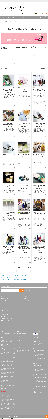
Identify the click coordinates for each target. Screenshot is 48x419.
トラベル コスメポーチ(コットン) (24, 88)
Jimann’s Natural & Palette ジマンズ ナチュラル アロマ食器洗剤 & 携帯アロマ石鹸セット (24, 248)
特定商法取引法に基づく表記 (7, 318)
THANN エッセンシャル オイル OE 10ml (9, 155)
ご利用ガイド (4, 17)
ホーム (2, 21)
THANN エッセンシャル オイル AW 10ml (39, 124)
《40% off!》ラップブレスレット (25, 186)
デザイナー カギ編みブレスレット (39, 186)
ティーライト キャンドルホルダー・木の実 (39, 155)
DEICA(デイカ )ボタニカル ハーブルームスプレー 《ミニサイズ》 (9, 89)
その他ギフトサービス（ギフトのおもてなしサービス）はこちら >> (14, 279)
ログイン (36, 1)
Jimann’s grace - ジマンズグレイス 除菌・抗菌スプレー (39, 214)
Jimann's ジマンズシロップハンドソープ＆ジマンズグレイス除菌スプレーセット (39, 89)
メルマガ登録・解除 (20, 17)
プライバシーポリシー (5, 320)
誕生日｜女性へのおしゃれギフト (11, 21)
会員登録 (44, 1)
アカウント (29, 1)
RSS (2, 316)
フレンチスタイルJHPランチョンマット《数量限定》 (9, 124)
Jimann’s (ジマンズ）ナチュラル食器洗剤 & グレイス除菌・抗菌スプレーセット (39, 248)
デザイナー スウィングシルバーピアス (9, 213)
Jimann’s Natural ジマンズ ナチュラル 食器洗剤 (9, 247)
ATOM (5, 316)
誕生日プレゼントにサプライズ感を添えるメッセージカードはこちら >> (15, 275)
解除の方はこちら (30, 290)
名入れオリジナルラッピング (36, 62)
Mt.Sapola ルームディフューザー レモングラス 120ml (24, 155)
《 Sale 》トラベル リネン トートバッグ (24, 124)
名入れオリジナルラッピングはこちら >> (9, 277)
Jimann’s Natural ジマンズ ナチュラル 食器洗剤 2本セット (24, 214)
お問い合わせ (11, 17)
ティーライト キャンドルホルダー (9, 186)
